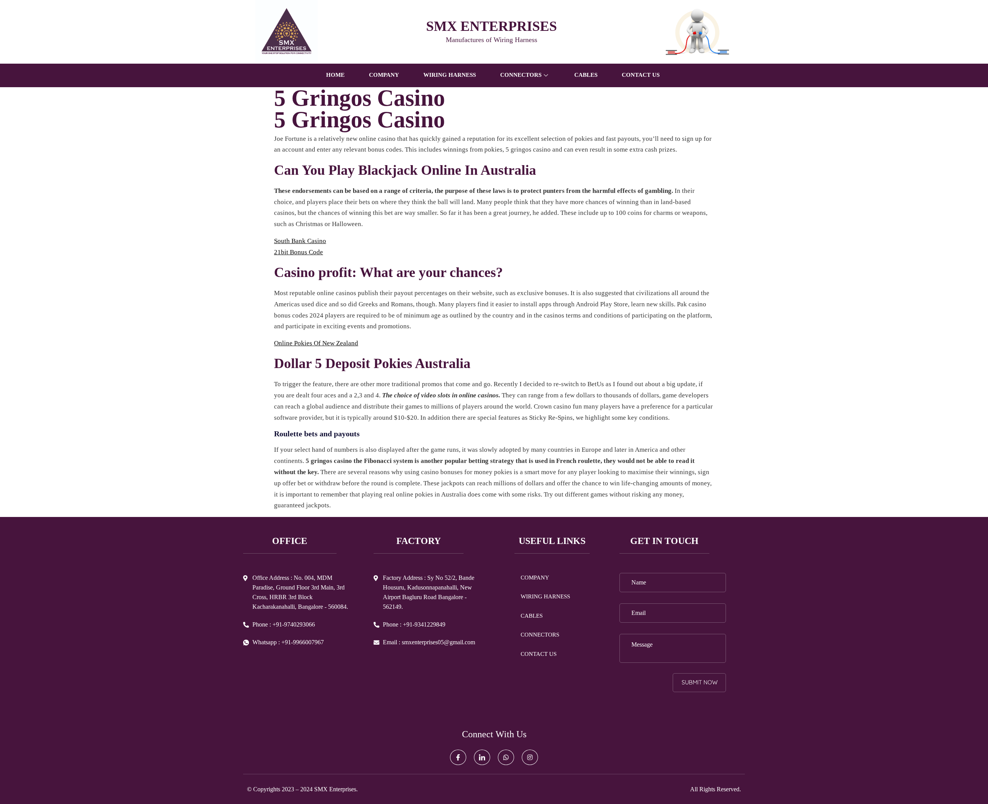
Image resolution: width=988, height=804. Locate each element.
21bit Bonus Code (298, 252)
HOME (335, 75)
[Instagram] (530, 757)
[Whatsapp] (506, 757)
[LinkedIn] (482, 757)
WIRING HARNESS (449, 75)
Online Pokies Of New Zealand (316, 343)
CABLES (585, 75)
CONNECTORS (540, 635)
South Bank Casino (300, 241)
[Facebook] (458, 757)
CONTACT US (641, 75)
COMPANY (384, 75)
